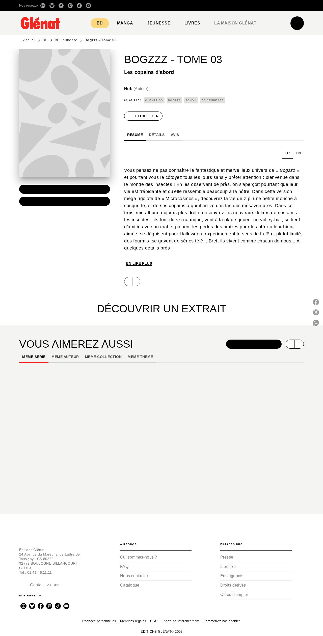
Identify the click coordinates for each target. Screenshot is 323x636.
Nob (136, 89)
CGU (153, 621)
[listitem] (42, 5)
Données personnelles (99, 621)
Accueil (29, 40)
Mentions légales (133, 621)
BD (45, 40)
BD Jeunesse (66, 40)
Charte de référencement (180, 621)
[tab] (100, 23)
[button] (232, 5)
